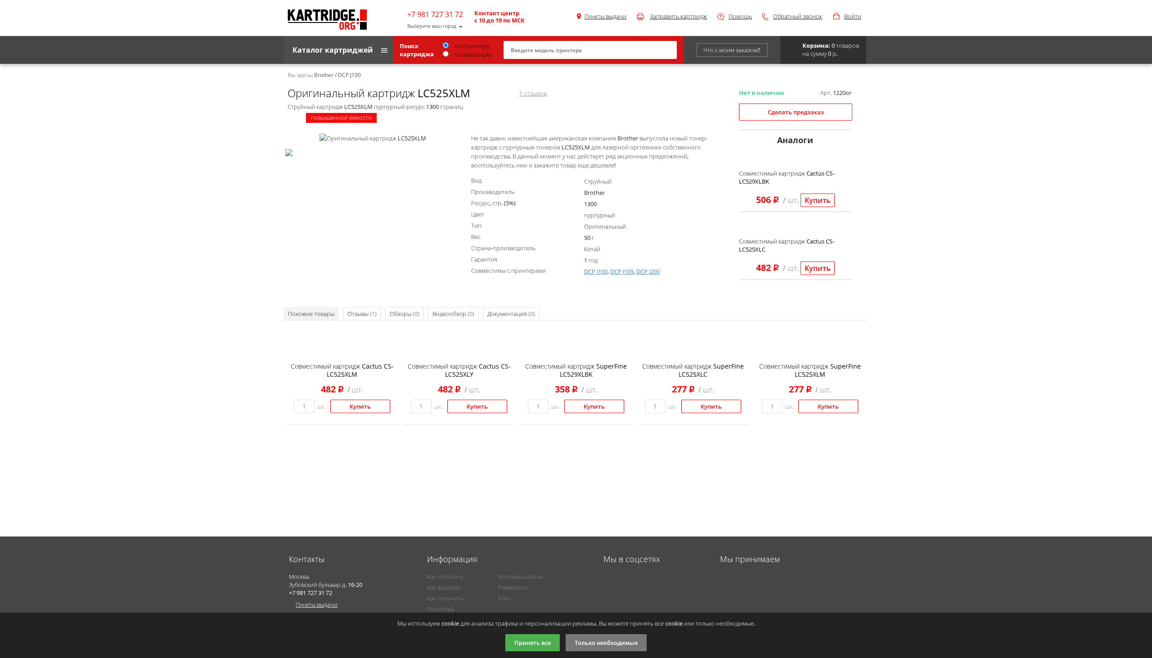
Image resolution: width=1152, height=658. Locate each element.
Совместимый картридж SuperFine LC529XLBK (576, 370)
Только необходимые (606, 643)
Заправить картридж (678, 16)
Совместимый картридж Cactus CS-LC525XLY (459, 370)
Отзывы (362, 314)
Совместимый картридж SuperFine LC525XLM (810, 370)
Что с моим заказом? (731, 50)
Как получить (445, 598)
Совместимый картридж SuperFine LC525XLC (693, 370)
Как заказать (444, 587)
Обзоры (404, 314)
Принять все (532, 643)
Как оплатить (445, 576)
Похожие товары (311, 314)
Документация (511, 314)
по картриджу (472, 54)
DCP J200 (648, 271)
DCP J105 (622, 271)
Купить (818, 200)
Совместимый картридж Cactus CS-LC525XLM (342, 370)
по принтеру (471, 46)
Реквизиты (512, 587)
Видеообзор (453, 314)
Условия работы (520, 576)
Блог (504, 598)
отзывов (533, 93)
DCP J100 (596, 271)
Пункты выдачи (605, 16)
